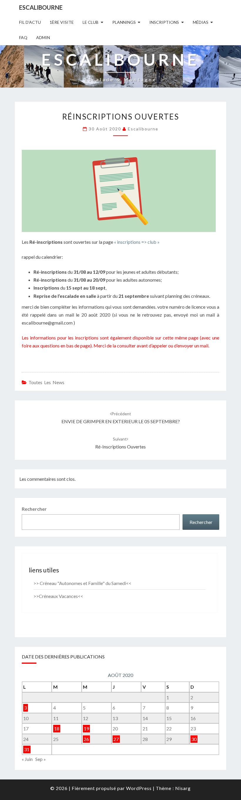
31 (26, 749)
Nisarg (183, 788)
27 (116, 739)
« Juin (27, 759)
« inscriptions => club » (137, 242)
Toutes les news (46, 382)
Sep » (40, 759)
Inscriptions (164, 22)
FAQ (23, 37)
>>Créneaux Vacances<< (58, 596)
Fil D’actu (30, 22)
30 (194, 739)
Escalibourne (41, 7)
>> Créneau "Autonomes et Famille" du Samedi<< (82, 583)
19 (86, 728)
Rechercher (34, 509)
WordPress (139, 788)
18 (56, 728)
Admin (43, 37)
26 (86, 739)
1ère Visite (62, 22)
